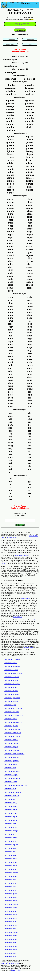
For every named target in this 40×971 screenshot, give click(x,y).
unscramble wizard (10, 810)
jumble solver (17, 617)
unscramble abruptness (12, 771)
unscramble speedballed (12, 792)
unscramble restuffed (11, 743)
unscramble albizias (11, 691)
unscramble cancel (10, 834)
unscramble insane (10, 806)
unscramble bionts (10, 764)
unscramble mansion (11, 904)
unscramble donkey (10, 897)
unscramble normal (10, 820)
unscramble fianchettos (12, 736)
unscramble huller (10, 768)
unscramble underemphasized (14, 754)
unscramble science (11, 848)
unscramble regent (10, 817)
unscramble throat (10, 953)
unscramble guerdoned (12, 778)
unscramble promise (11, 873)
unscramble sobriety (11, 663)
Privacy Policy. (16, 970)
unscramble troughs (10, 775)
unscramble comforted (11, 694)
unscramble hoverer (11, 670)
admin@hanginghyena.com (10, 963)
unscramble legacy (10, 803)
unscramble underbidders (12, 666)
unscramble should (10, 866)
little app (3, 563)
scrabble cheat (28, 648)
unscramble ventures (11, 687)
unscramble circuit (10, 869)
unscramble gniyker (10, 935)
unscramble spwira (10, 894)
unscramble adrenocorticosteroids (15, 785)
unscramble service (10, 824)
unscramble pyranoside (12, 698)
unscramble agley (10, 705)
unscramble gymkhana (11, 761)
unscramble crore (10, 789)
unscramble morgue (11, 932)
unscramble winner (10, 883)
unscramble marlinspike (12, 684)
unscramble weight (10, 862)
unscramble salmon (10, 925)
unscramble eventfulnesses (13, 715)
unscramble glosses (11, 726)
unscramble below (10, 907)
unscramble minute (10, 914)
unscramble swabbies (11, 757)
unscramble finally (10, 911)
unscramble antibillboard (12, 733)
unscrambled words (21, 555)
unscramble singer (10, 876)
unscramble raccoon (11, 813)
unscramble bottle (10, 855)
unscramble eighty (10, 949)
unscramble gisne (10, 956)
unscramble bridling (10, 719)
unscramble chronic (10, 900)
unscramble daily (10, 887)
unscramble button (10, 838)
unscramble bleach (10, 827)
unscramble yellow (10, 921)
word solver (33, 620)
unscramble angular (11, 845)
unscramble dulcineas (11, 796)
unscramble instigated (11, 701)
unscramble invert (10, 942)
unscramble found (10, 852)
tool (23, 573)
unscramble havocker (11, 677)
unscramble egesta (10, 782)
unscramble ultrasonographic (14, 708)
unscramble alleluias (11, 740)
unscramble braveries (11, 712)
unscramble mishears (11, 750)
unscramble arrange (11, 831)
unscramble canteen (11, 946)
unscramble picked (10, 890)
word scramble (26, 598)
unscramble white (10, 841)
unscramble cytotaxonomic (13, 673)
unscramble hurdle (10, 799)
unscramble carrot (10, 928)
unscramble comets (10, 939)
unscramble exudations (12, 659)
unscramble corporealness (13, 729)
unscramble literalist (11, 680)
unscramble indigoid (11, 747)
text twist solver (12, 537)
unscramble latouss (10, 859)
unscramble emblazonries (12, 722)
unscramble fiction (10, 880)
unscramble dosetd (10, 918)
